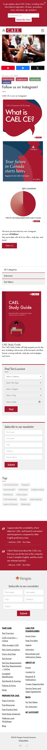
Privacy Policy (23, 740)
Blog (4, 725)
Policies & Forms (9, 685)
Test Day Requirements (11, 662)
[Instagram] (20, 745)
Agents (28, 644)
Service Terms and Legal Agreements (33, 690)
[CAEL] (12, 30)
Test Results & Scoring (11, 681)
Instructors (8, 275)
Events (28, 667)
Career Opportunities (34, 684)
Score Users (30, 636)
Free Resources (8, 704)
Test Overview (8, 633)
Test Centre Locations (11, 649)
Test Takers (8, 281)
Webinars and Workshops (8, 720)
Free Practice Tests (9, 709)
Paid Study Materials (11, 713)
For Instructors (31, 706)
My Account (32, 712)
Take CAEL (7, 628)
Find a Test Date (9, 654)
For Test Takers (31, 702)
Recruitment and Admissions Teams (33, 655)
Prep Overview (8, 700)
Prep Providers (31, 640)
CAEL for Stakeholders (32, 629)
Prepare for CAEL (10, 695)
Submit (11, 464)
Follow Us (9, 245)
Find (11, 409)
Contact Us (30, 671)
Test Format (6, 658)
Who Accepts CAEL (10, 645)
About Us (30, 662)
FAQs (4, 689)
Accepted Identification (7, 675)
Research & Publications (30, 678)
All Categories (10, 269)
